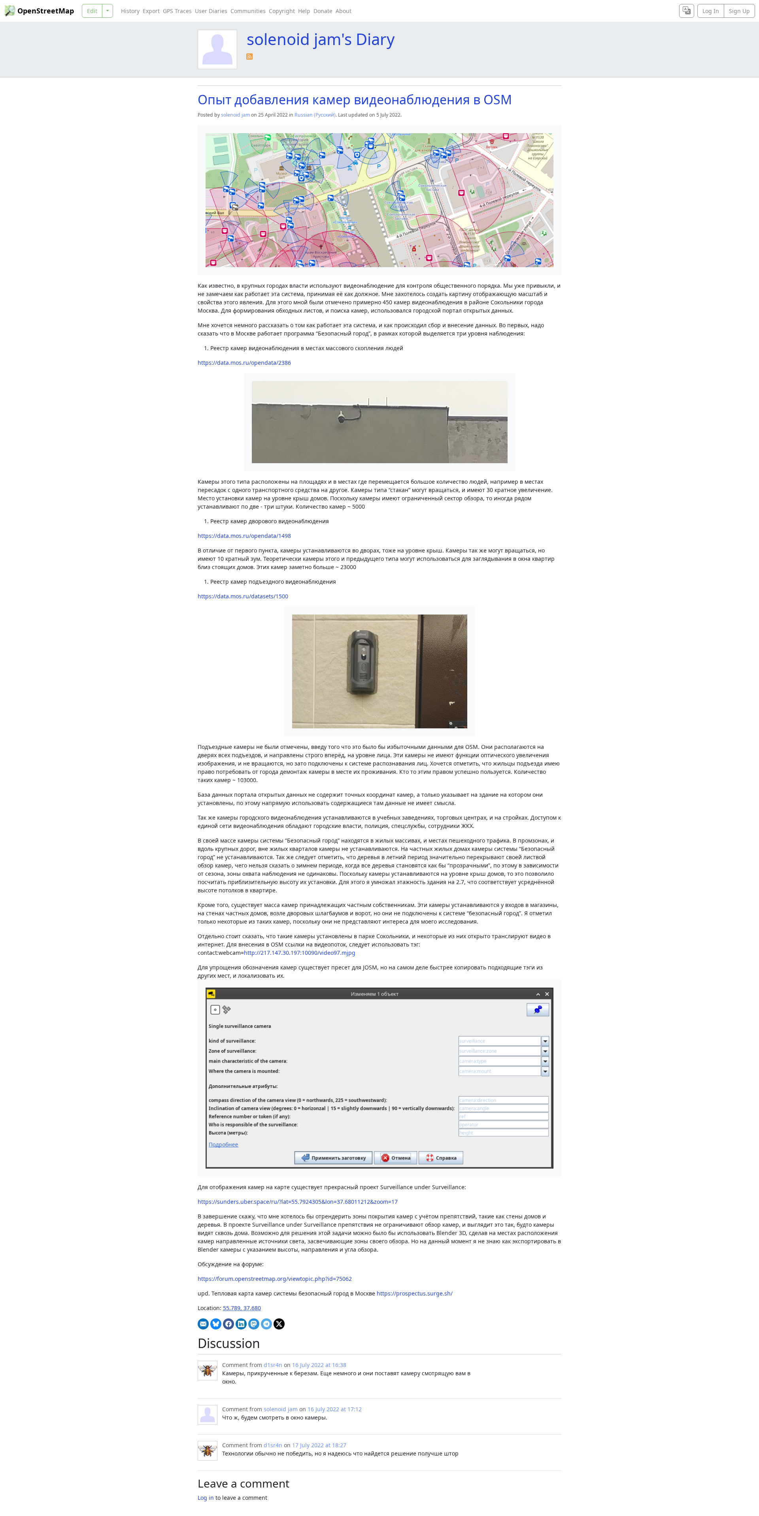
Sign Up (739, 11)
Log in (206, 1497)
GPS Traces (177, 11)
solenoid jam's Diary (321, 39)
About (343, 11)
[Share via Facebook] (228, 1323)
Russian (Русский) (315, 114)
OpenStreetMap (45, 10)
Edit (92, 11)
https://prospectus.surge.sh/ (415, 1293)
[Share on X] (279, 1323)
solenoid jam (235, 114)
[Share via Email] (203, 1323)
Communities (248, 11)
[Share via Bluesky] (215, 1323)
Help (304, 11)
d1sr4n (273, 1365)
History (130, 11)
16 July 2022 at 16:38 (319, 1365)
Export (151, 11)
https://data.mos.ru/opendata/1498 (244, 535)
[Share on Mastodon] (253, 1323)
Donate (322, 11)
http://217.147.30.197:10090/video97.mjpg (299, 952)
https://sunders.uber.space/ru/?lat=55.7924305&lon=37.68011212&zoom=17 (298, 1201)
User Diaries (211, 11)
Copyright (282, 11)
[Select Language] (686, 11)
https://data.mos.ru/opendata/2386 (244, 362)
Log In (710, 11)
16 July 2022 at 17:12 (335, 1409)
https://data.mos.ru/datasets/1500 (243, 596)
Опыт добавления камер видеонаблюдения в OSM (355, 99)
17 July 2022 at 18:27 (319, 1445)
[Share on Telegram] (266, 1323)
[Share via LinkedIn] (241, 1323)
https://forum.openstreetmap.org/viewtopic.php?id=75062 (275, 1278)
